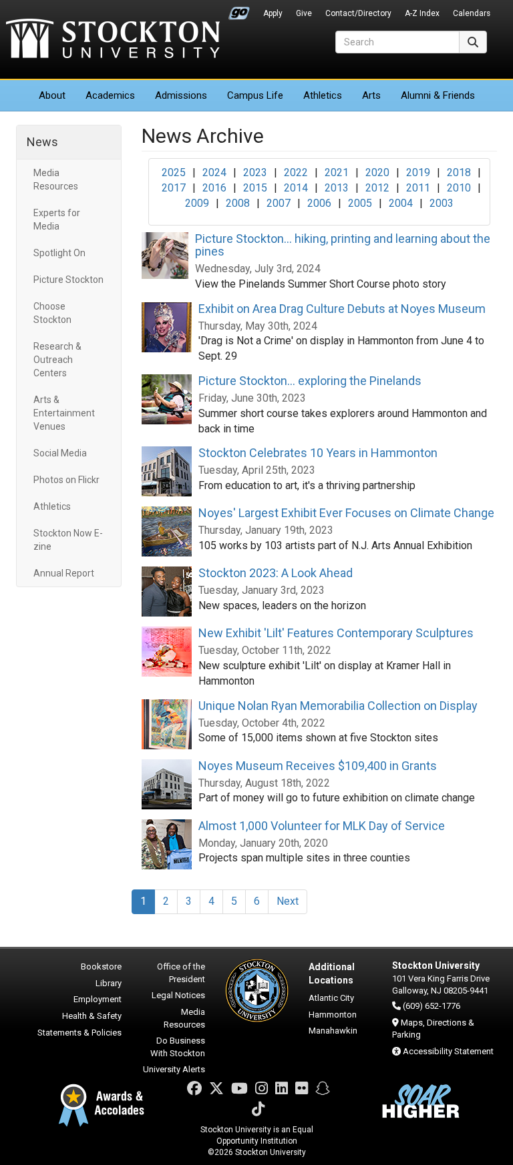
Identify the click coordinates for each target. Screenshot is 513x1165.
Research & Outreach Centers (57, 359)
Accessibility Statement (448, 1051)
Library (109, 983)
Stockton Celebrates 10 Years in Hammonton (318, 453)
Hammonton (333, 1015)
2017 (174, 187)
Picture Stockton (68, 279)
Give (304, 13)
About (52, 95)
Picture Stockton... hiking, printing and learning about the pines (342, 245)
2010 (459, 187)
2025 (174, 172)
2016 (214, 187)
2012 (377, 187)
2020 (377, 172)
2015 (255, 187)
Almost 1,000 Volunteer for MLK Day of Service (321, 826)
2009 (197, 203)
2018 (459, 172)
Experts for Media (56, 220)
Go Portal (239, 10)
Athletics (322, 95)
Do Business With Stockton (177, 1047)
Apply (273, 13)
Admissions (181, 95)
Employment (97, 999)
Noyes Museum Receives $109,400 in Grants (317, 766)
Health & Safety (92, 1016)
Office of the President (181, 972)
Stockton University (113, 40)
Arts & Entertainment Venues (64, 413)
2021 (337, 172)
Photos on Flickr (66, 479)
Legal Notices (178, 995)
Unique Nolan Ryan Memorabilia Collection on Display (338, 706)
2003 (442, 203)
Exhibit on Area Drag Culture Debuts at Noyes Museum (342, 309)
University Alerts (174, 1069)
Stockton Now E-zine (68, 540)
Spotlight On (59, 253)
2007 (279, 203)
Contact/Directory (358, 13)
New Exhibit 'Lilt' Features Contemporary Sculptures (336, 633)
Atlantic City (331, 998)
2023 (255, 172)
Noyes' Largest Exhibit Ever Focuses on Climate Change (346, 513)
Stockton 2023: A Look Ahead (275, 573)
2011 (418, 187)
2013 (337, 187)
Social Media (60, 453)
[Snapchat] (322, 1088)
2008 (238, 203)
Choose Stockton (52, 313)
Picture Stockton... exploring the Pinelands (309, 381)
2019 (418, 172)
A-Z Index (422, 13)
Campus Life (255, 95)
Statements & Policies (79, 1033)
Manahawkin (333, 1031)
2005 (360, 203)
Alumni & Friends (438, 95)
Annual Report (63, 573)
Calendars (471, 13)
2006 (319, 203)
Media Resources (55, 179)
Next (288, 901)
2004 (401, 203)
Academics (110, 95)
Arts (371, 95)
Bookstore (101, 966)
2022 (296, 172)
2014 (296, 187)
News (42, 142)
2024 (214, 172)
